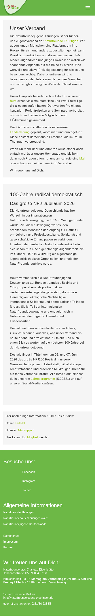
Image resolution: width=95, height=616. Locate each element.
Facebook (28, 472)
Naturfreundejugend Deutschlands (24, 524)
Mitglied (32, 437)
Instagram (28, 481)
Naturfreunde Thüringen (61, 41)
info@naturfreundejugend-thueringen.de (28, 597)
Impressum (10, 541)
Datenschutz (11, 535)
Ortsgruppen (25, 430)
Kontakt (8, 547)
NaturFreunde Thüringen (18, 512)
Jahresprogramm (43, 378)
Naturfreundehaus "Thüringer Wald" (25, 518)
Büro (13, 100)
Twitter (26, 490)
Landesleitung (20, 132)
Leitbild (20, 423)
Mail (82, 158)
